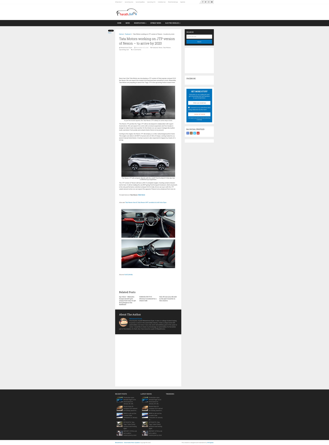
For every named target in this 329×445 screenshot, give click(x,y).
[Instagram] (191, 133)
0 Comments (137, 49)
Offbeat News (155, 23)
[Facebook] (187, 133)
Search (199, 41)
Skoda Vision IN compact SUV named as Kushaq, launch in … (130, 408)
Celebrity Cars (162, 2)
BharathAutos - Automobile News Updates (127, 442)
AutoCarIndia (128, 274)
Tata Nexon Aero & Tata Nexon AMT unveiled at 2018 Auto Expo (145, 202)
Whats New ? (118, 2)
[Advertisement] (182, 9)
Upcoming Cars (129, 2)
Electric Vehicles (172, 23)
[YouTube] (198, 133)
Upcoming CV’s (151, 2)
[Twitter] (194, 133)
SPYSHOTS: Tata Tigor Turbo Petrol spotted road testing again (130, 425)
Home (119, 23)
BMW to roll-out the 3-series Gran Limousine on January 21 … (130, 416)
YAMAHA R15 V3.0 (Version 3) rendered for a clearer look (147, 299)
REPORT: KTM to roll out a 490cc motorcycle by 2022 (130, 433)
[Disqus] (148, 360)
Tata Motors (167, 47)
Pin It (109, 33)
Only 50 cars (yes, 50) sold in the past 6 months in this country (168, 299)
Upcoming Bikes (140, 2)
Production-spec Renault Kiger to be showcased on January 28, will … (129, 401)
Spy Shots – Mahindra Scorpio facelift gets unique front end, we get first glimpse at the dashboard (127, 300)
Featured (155, 47)
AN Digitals (210, 442)
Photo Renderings (173, 2)
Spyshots (182, 2)
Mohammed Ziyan (126, 47)
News (128, 23)
